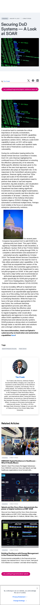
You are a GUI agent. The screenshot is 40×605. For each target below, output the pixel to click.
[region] (20, 595)
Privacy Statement (19, 597)
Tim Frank (6, 81)
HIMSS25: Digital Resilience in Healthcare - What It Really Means (18, 462)
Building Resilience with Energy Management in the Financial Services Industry (20, 554)
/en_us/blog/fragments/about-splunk (15, 574)
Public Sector (22, 348)
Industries (5, 18)
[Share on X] (28, 80)
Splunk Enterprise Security (9, 348)
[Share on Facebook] (33, 80)
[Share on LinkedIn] (37, 80)
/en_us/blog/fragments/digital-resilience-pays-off (20, 89)
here (13, 335)
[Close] (37, 588)
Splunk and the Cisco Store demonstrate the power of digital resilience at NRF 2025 (19, 508)
